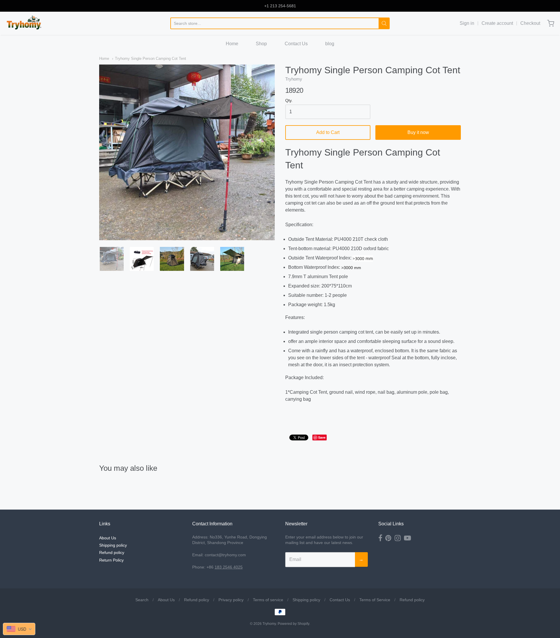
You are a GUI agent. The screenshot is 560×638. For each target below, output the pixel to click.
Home (232, 43)
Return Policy (111, 560)
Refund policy (111, 552)
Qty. (289, 100)
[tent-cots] (232, 258)
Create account (497, 23)
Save (322, 437)
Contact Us (296, 43)
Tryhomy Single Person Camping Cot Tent (150, 58)
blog (329, 43)
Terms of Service (374, 599)
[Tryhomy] (24, 23)
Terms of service (268, 599)
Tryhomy (293, 78)
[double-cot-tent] (141, 258)
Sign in (467, 23)
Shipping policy (113, 545)
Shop (261, 43)
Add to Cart (328, 132)
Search (141, 599)
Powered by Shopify (293, 624)
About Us (107, 538)
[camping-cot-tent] (111, 258)
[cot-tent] (171, 258)
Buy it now (418, 132)
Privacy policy (231, 599)
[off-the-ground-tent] (202, 258)
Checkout (530, 23)
